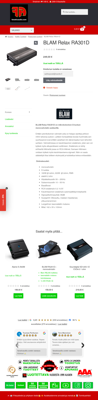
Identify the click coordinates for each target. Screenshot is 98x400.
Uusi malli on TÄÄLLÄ (13, 275)
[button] (36, 43)
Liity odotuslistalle (54, 80)
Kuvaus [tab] (8, 112)
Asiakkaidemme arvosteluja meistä (58, 395)
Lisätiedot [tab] (9, 119)
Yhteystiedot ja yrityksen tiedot (25, 395)
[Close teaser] (6, 188)
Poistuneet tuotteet (35, 36)
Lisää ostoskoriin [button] (49, 296)
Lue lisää (18, 296)
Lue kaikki (22, 320)
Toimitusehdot (85, 395)
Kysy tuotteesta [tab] (11, 133)
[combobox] (74, 12)
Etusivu (10, 36)
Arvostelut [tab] (9, 126)
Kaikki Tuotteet (20, 36)
